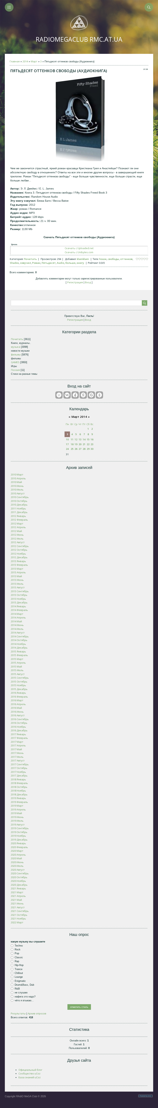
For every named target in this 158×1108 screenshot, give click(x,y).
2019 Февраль (19, 802)
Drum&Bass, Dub (24, 984)
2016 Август (18, 715)
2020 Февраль (19, 847)
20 (80, 444)
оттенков (126, 259)
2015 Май (16, 666)
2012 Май (16, 531)
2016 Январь (18, 692)
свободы (113, 259)
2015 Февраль (19, 655)
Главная (15, 61)
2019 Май (16, 813)
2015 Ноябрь (18, 685)
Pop (17, 953)
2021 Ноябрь (18, 918)
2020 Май (16, 858)
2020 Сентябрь (20, 873)
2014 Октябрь (19, 640)
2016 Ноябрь (18, 726)
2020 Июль (17, 866)
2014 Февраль (19, 610)
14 (84, 439)
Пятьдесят (49, 263)
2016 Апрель (18, 704)
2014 (25, 61)
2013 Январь (18, 561)
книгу (80, 263)
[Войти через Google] (91, 395)
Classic (19, 957)
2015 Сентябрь (20, 677)
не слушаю (21, 992)
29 (88, 449)
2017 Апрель (18, 745)
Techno (19, 945)
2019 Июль (17, 820)
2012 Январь (18, 516)
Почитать (30, 259)
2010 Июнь (17, 486)
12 (76, 439)
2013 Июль (17, 583)
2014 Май (16, 621)
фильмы (16, 354)
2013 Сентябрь (20, 591)
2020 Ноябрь (18, 881)
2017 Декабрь (19, 775)
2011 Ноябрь (18, 508)
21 (84, 444)
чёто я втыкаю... (24, 1000)
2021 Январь (18, 888)
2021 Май (16, 900)
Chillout (19, 973)
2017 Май (16, 749)
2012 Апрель (18, 527)
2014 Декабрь (19, 647)
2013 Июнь (17, 580)
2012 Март (17, 523)
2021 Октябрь (19, 915)
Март (34, 61)
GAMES (15, 362)
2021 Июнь (17, 903)
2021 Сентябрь (20, 911)
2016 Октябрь (19, 723)
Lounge (19, 976)
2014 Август (18, 632)
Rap (17, 961)
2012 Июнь (17, 534)
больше (70, 263)
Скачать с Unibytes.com (79, 252)
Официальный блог (30, 1070)
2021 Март (17, 892)
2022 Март (17, 922)
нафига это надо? (25, 996)
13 (80, 439)
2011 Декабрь (19, 512)
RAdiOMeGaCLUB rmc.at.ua (79, 39)
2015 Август (18, 674)
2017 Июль (17, 757)
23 (92, 444)
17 (67, 444)
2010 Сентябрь (20, 497)
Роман (36, 263)
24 (67, 449)
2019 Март (17, 805)
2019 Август (18, 824)
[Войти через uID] (59, 395)
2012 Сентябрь (20, 546)
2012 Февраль (19, 519)
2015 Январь (18, 651)
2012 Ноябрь (18, 553)
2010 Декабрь (19, 504)
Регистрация (75, 282)
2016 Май (16, 708)
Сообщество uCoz (29, 1073)
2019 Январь (18, 798)
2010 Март (17, 474)
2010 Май (16, 482)
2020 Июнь (17, 862)
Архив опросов (37, 1013)
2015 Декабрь (19, 689)
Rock (17, 949)
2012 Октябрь (19, 549)
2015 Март (17, 659)
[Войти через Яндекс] (83, 395)
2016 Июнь (17, 711)
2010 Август (18, 493)
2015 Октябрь (19, 681)
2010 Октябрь (19, 501)
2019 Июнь (17, 817)
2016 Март (17, 700)
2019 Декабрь (19, 839)
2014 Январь (18, 606)
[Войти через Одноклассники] (99, 395)
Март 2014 (79, 417)
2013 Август (18, 587)
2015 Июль (17, 670)
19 (76, 444)
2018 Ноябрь (18, 790)
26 (76, 449)
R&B (17, 988)
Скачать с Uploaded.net (79, 248)
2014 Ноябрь (18, 644)
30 (92, 449)
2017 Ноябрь (18, 772)
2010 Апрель (18, 478)
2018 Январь (18, 779)
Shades (14, 263)
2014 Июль (17, 629)
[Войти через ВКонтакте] (67, 395)
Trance (18, 969)
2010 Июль (17, 489)
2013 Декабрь (19, 602)
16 (92, 439)
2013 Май (16, 576)
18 (72, 444)
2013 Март (17, 568)
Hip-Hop (19, 965)
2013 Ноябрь (18, 599)
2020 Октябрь (19, 877)
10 (67, 439)
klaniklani (83, 259)
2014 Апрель (18, 617)
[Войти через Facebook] (75, 395)
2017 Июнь (17, 753)
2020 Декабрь (19, 884)
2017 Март (17, 741)
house (103, 259)
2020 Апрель (18, 854)
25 (72, 449)
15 (88, 439)
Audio (60, 263)
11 (72, 439)
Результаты (18, 1013)
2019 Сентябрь (20, 828)
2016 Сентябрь (20, 719)
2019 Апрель (18, 809)
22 (88, 444)
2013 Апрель (18, 572)
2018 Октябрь (19, 787)
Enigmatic (20, 980)
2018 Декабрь (19, 794)
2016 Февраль (19, 696)
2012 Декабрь (19, 557)
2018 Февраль (19, 783)
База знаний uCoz (29, 1077)
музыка (15, 346)
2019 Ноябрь (18, 835)
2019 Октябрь (19, 832)
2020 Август (18, 869)
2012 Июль (17, 538)
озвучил (25, 263)
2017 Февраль (19, 738)
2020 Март (17, 851)
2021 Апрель (18, 896)
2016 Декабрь (19, 730)
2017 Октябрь (19, 768)
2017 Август (18, 760)
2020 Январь (18, 843)
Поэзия (15, 370)
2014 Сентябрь (20, 636)
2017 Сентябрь (20, 764)
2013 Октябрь (19, 595)
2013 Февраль (19, 565)
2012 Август (18, 542)
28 (84, 449)
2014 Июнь (17, 625)
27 (80, 449)
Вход (88, 282)
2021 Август (18, 907)
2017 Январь (18, 734)
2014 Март (17, 614)
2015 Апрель (18, 662)
